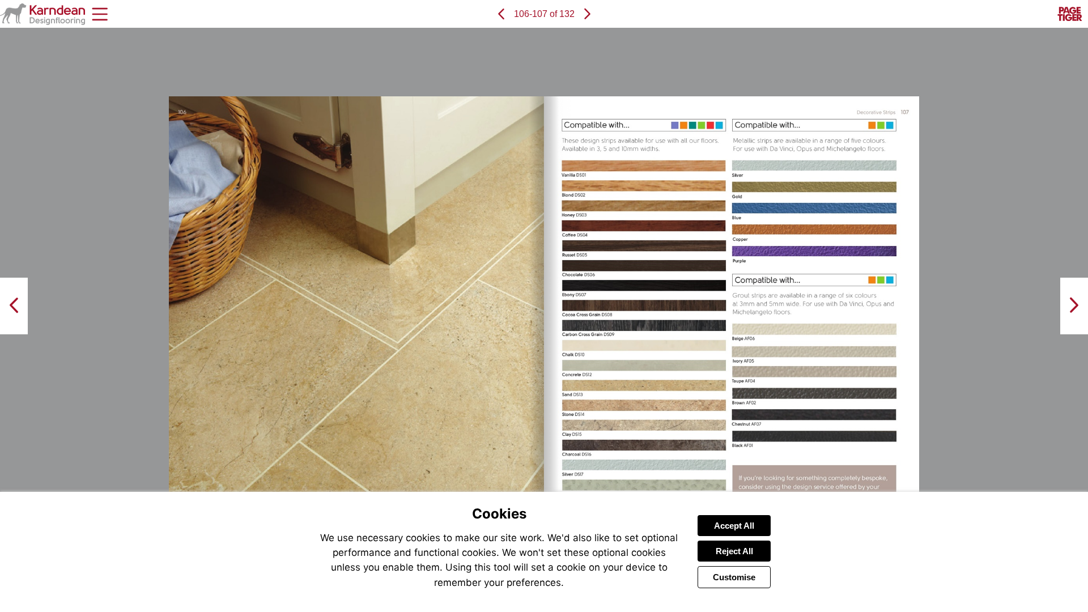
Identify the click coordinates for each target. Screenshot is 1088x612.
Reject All (734, 551)
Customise (734, 577)
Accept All (734, 525)
